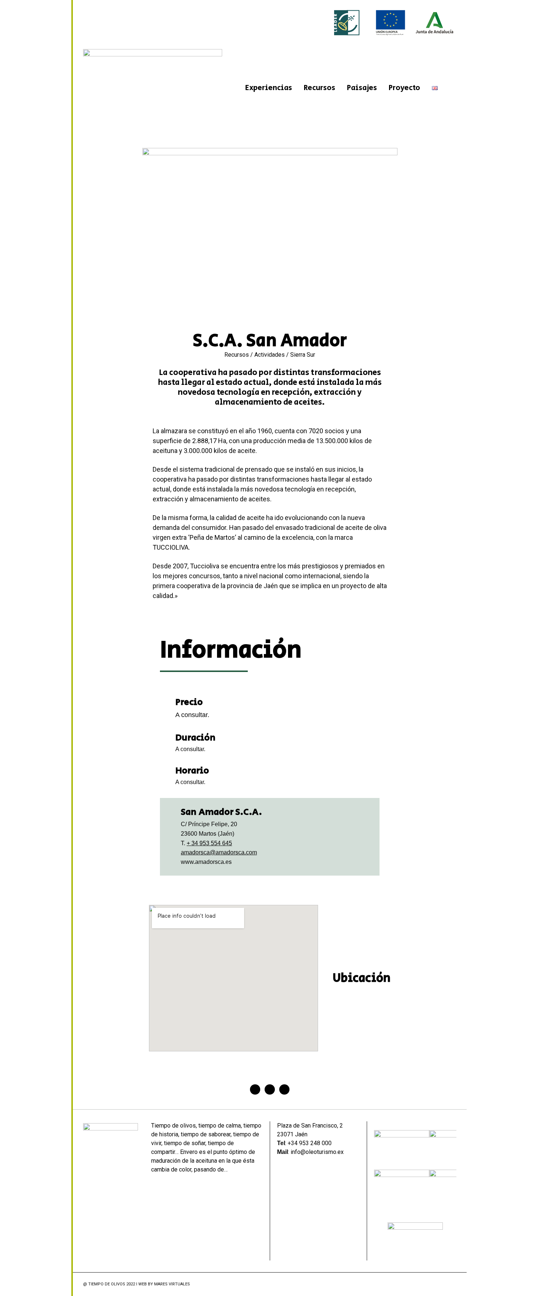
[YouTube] (452, 1284)
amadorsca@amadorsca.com (219, 852)
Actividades (269, 354)
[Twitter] (270, 1089)
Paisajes (362, 87)
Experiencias (268, 87)
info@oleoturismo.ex (317, 1151)
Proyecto (404, 87)
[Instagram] (442, 1284)
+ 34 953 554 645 (209, 843)
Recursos (319, 87)
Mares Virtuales (172, 1284)
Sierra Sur (302, 354)
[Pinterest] (284, 1089)
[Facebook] (255, 1089)
